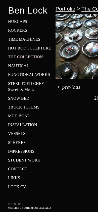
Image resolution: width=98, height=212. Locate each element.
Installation (22, 125)
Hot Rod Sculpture (29, 48)
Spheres (17, 142)
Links (14, 178)
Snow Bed (18, 98)
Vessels (16, 133)
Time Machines (24, 39)
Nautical (18, 66)
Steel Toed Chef (26, 83)
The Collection (25, 57)
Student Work (24, 160)
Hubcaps (17, 21)
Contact (17, 169)
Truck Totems (23, 107)
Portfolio (65, 9)
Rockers (17, 30)
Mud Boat (18, 116)
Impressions (21, 151)
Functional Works (29, 74)
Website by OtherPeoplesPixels (30, 207)
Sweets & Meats (21, 89)
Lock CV (17, 187)
